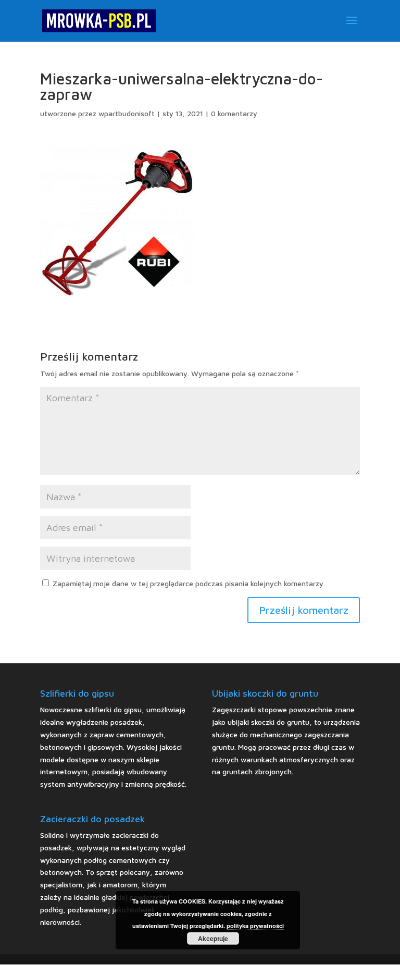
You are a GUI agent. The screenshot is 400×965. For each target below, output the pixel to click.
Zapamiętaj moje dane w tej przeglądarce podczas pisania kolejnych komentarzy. (189, 583)
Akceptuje (213, 938)
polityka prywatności (255, 926)
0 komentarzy (234, 113)
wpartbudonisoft (126, 113)
